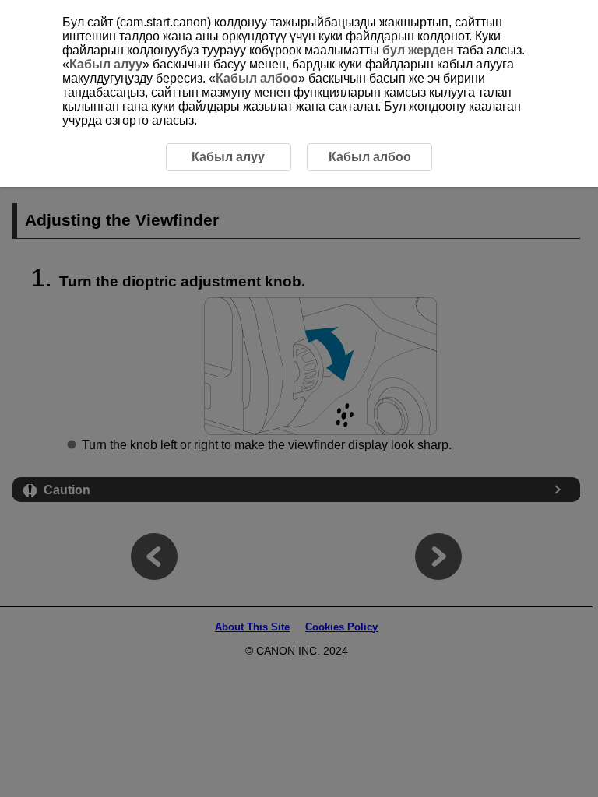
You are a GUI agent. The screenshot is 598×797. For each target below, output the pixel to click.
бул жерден (418, 50)
